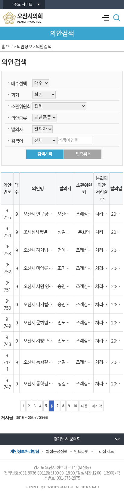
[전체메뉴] (105, 18)
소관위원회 (21, 106)
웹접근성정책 (56, 451)
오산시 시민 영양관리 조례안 (48, 286)
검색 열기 (116, 17)
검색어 (17, 140)
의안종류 (19, 117)
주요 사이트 (23, 4)
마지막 (97, 406)
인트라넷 (81, 451)
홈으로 (7, 47)
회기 (15, 95)
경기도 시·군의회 (67, 439)
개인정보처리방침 (24, 451)
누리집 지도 (104, 451)
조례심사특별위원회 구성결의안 (51, 231)
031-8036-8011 (33, 473)
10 (75, 406)
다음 (84, 406)
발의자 (17, 129)
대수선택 (19, 83)
